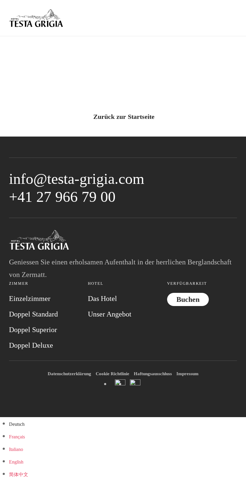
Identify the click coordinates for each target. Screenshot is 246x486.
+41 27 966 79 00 (62, 196)
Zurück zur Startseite (123, 116)
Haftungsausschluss (153, 373)
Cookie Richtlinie (112, 373)
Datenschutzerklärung (69, 373)
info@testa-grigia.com (76, 178)
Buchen (188, 299)
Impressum (187, 373)
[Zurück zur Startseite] (36, 18)
